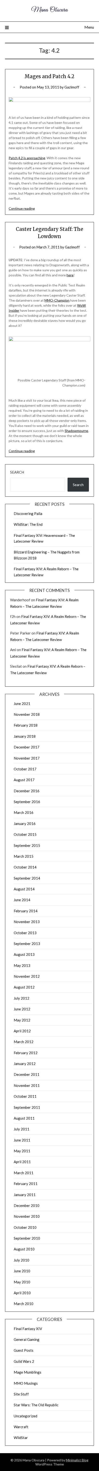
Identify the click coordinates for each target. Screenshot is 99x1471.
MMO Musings (26, 1383)
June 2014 (22, 900)
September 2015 (27, 845)
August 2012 (24, 987)
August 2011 (24, 1118)
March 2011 (23, 1173)
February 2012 (25, 1053)
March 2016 (23, 812)
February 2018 (25, 725)
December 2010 (26, 1205)
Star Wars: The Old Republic (36, 1405)
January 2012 (25, 1063)
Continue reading (22, 208)
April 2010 (22, 1293)
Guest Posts (23, 1350)
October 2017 (25, 769)
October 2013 (25, 933)
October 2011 (25, 1096)
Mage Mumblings (27, 1372)
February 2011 (25, 1183)
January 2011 (25, 1194)
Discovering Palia (28, 513)
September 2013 (27, 943)
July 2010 (21, 1260)
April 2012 (22, 1031)
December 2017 (26, 747)
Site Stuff (21, 1394)
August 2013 (24, 954)
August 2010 (24, 1249)
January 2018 (25, 736)
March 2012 (23, 1042)
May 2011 (22, 1151)
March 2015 (23, 856)
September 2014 (27, 878)
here (70, 275)
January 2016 (25, 823)
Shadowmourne (76, 431)
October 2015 (25, 834)
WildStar (21, 1437)
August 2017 (24, 780)
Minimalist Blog (77, 1460)
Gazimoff (71, 87)
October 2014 (25, 867)
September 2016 (27, 801)
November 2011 (27, 1085)
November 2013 (27, 921)
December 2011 (26, 1074)
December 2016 (26, 791)
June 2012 (22, 1009)
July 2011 (21, 1129)
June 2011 (22, 1140)
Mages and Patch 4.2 (49, 76)
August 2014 (24, 889)
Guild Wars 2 (24, 1361)
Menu (89, 27)
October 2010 (25, 1227)
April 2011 (22, 1162)
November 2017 (27, 758)
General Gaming (26, 1339)
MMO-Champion (56, 300)
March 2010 (23, 1303)
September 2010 (27, 1238)
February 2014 (25, 911)
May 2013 (22, 965)
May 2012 (22, 1020)
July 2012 (21, 998)
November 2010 (27, 1216)
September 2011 (27, 1107)
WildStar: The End (28, 524)
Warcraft (21, 1427)
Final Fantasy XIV (28, 1328)
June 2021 (22, 703)
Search (17, 472)
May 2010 (22, 1282)
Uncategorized (25, 1416)
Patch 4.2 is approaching (27, 158)
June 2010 (22, 1271)
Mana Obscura (49, 10)
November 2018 (27, 714)
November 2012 (27, 976)
